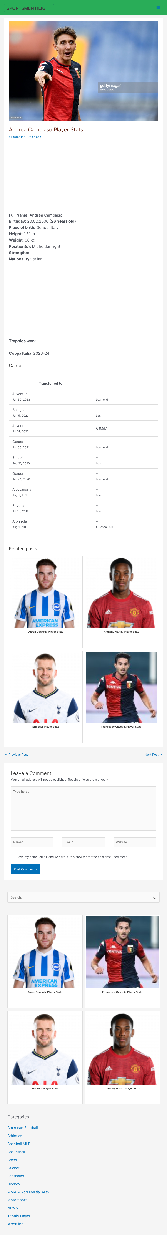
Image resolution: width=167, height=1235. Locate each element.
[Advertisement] (45, 173)
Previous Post (16, 754)
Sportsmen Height (29, 8)
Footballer (18, 137)
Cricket (13, 1168)
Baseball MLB (18, 1144)
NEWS (12, 1208)
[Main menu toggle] (158, 7)
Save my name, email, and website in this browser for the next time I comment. (72, 857)
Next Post (153, 754)
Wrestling (15, 1224)
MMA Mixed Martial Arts (28, 1192)
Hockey (13, 1184)
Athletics (14, 1136)
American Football (22, 1128)
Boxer (12, 1160)
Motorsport (17, 1200)
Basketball (16, 1152)
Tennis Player (18, 1216)
